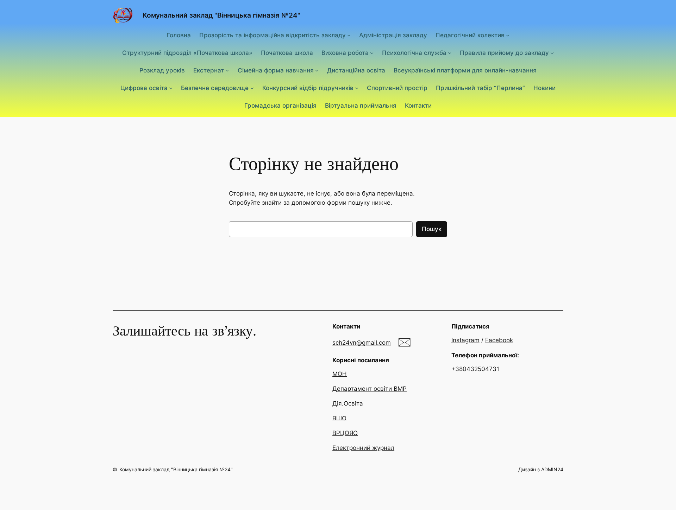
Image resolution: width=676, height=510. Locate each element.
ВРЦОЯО (345, 432)
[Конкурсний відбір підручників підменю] (356, 88)
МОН (339, 373)
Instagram (465, 340)
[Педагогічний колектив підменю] (507, 35)
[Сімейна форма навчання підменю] (317, 70)
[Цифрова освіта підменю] (171, 88)
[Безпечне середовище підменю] (252, 88)
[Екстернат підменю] (227, 70)
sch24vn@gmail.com (361, 342)
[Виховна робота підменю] (372, 53)
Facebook (499, 340)
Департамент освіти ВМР (369, 388)
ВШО (339, 418)
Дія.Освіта (347, 403)
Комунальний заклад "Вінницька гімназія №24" (221, 15)
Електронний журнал (363, 447)
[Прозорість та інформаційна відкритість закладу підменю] (349, 35)
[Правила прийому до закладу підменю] (552, 53)
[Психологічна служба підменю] (449, 53)
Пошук (432, 228)
